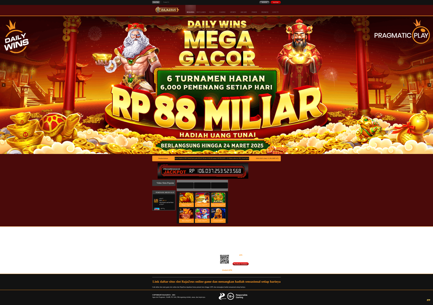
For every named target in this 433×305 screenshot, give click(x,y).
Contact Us (166, 2)
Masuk (264, 2)
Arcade (243, 12)
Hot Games (201, 12)
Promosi (264, 12)
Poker (254, 12)
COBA (186, 195)
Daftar (275, 2)
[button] (4, 85)
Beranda (190, 12)
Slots (211, 12)
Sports (233, 12)
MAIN (186, 200)
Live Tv (275, 12)
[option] (214, 151)
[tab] (185, 185)
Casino (222, 12)
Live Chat (156, 2)
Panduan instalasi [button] (241, 264)
